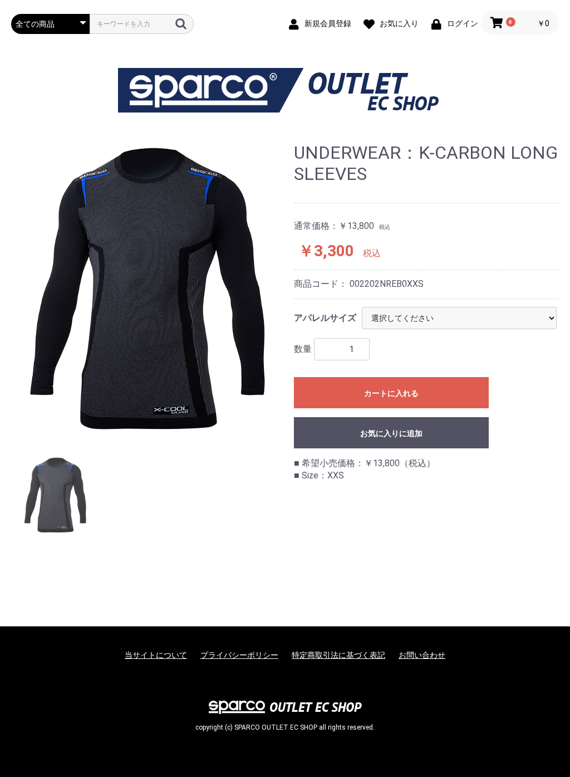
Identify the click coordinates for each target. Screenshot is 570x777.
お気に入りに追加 (391, 433)
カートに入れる (391, 393)
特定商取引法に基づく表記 (338, 655)
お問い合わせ (422, 655)
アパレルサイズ (325, 317)
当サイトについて (156, 655)
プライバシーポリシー (239, 655)
